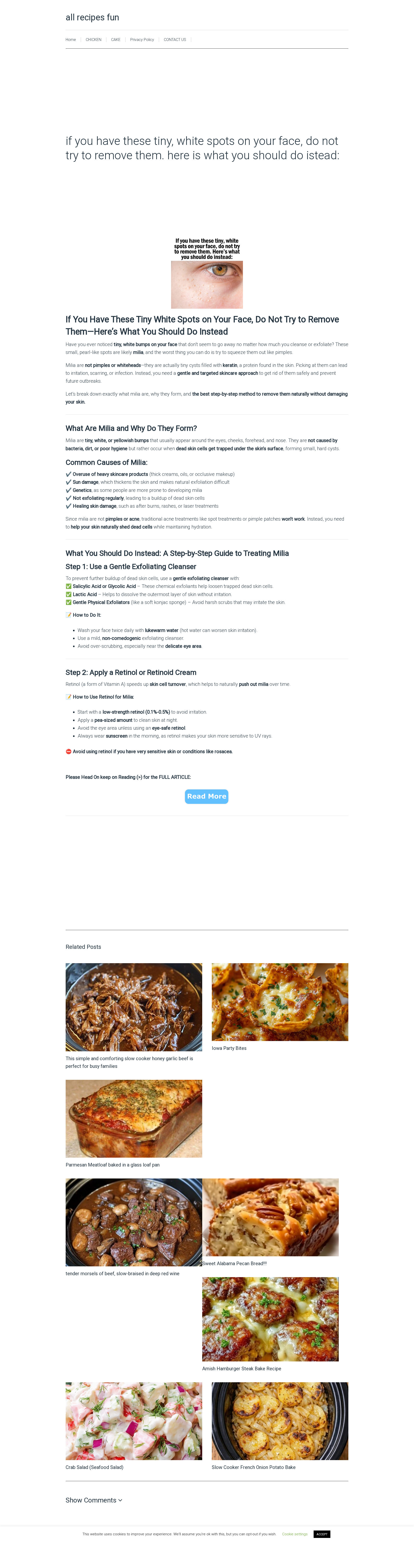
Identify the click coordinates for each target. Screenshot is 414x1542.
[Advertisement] (207, 98)
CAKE (116, 39)
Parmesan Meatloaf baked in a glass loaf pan (113, 1165)
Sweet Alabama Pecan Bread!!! (234, 1263)
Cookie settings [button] (295, 1534)
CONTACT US (175, 39)
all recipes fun (92, 17)
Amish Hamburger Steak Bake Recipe (241, 1368)
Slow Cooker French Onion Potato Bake (254, 1467)
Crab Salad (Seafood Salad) (94, 1467)
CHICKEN (93, 39)
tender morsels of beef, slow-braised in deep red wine (122, 1273)
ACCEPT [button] (322, 1534)
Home (71, 39)
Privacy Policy (142, 39)
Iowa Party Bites (229, 1048)
